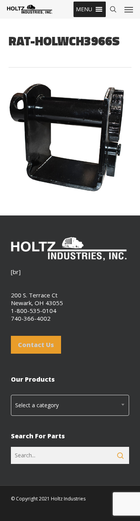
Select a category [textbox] (37, 405)
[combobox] (70, 405)
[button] (84, 9)
